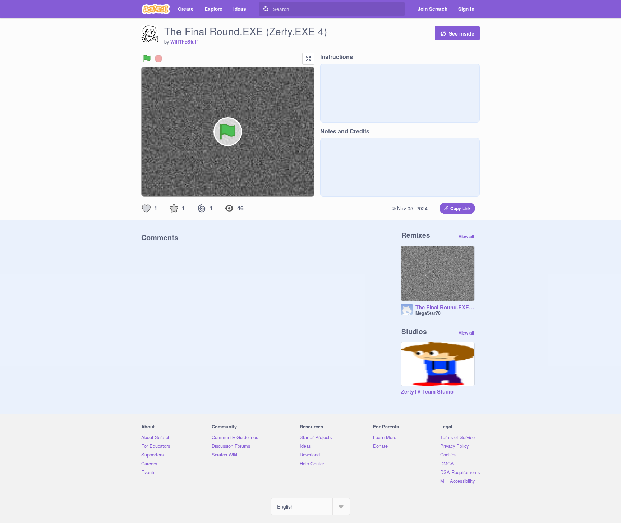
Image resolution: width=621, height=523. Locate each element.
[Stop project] (158, 58)
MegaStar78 (428, 313)
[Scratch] (155, 9)
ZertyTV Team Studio (427, 391)
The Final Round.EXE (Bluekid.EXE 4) (444, 307)
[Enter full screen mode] (308, 59)
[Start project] (147, 58)
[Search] (266, 9)
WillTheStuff (184, 41)
